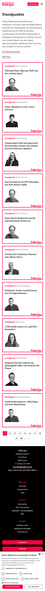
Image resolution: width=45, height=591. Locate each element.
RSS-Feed (6, 56)
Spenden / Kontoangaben (22, 511)
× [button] (42, 554)
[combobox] (39, 554)
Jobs (22, 493)
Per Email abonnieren (11, 51)
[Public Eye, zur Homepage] (8, 4)
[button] (22, 582)
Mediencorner (22, 525)
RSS (22, 514)
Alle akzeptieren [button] (13, 587)
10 (21, 438)
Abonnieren (33, 4)
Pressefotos (22, 532)
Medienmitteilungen (22, 528)
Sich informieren (22, 507)
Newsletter (22, 504)
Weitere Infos (21, 565)
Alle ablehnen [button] (33, 587)
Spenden (22, 549)
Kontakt (22, 486)
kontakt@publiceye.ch (22, 467)
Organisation (22, 489)
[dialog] (22, 571)
